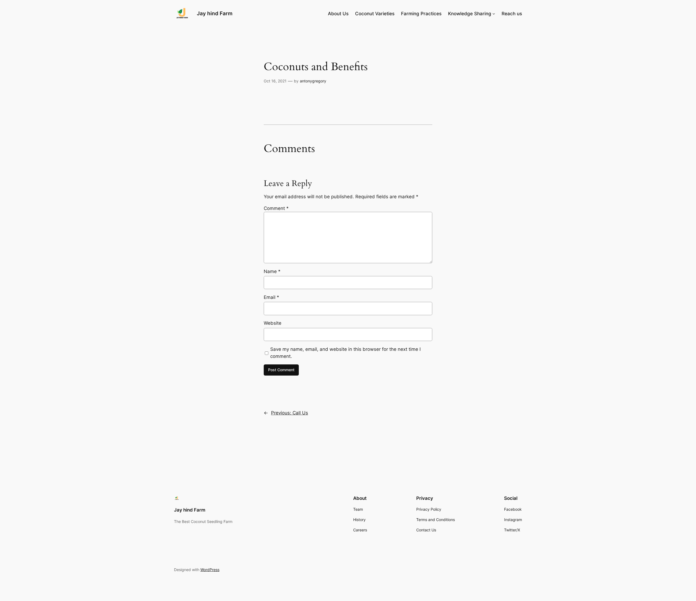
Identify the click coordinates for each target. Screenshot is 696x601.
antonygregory (313, 81)
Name (272, 271)
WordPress (209, 569)
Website (272, 323)
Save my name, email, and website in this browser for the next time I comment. (345, 352)
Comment (276, 208)
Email (271, 297)
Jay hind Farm (214, 13)
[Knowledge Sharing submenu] (493, 13)
